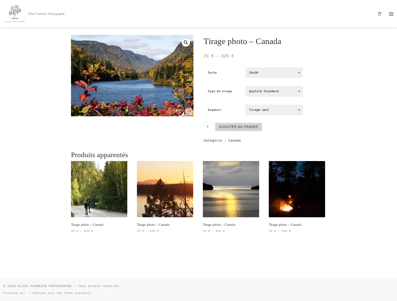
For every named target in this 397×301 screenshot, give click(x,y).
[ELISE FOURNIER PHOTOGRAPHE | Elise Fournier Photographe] (14, 13)
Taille (212, 72)
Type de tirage (220, 91)
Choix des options (90, 243)
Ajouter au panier (238, 127)
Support (214, 109)
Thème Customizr (78, 293)
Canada (234, 141)
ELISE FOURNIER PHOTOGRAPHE (45, 286)
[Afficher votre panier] (380, 14)
